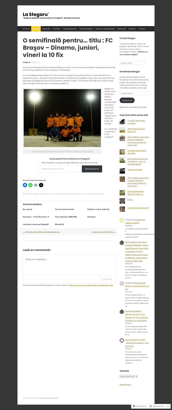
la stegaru (65, 194)
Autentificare (125, 384)
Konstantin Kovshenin (49, 398)
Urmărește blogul (130, 71)
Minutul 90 (59, 224)
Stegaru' (27, 62)
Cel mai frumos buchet (64, 209)
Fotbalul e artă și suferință (98, 209)
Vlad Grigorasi (131, 340)
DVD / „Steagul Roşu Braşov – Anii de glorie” (137, 343)
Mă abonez (127, 100)
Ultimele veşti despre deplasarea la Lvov (41, 232)
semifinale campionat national (82, 194)
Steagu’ (36, 29)
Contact (142, 29)
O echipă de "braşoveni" (138, 208)
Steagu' (36, 194)
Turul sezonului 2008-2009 (66, 216)
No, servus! (27, 209)
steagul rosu (99, 194)
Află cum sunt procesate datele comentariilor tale (91, 285)
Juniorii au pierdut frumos (104, 232)
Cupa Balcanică (69, 29)
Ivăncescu (91, 216)
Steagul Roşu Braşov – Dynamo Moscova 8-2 (137, 286)
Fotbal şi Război (86, 29)
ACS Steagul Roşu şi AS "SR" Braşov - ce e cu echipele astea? (138, 161)
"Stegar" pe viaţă (135, 170)
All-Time (26, 29)
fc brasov (49, 194)
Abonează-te (92, 169)
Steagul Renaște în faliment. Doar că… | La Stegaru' (135, 314)
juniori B (57, 194)
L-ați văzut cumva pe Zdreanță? (36, 224)
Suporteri (46, 29)
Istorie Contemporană (105, 29)
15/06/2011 (36, 62)
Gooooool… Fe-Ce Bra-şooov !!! (36, 216)
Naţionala (121, 29)
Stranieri (132, 29)
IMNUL (130, 199)
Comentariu (107, 279)
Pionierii (56, 29)
